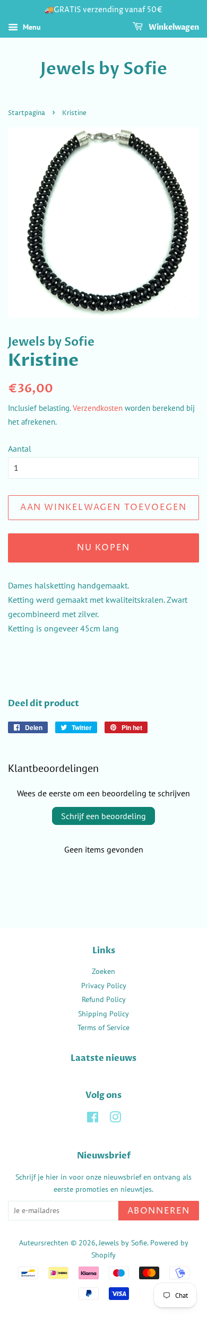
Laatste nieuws (103, 1058)
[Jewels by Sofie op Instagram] (115, 1119)
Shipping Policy (103, 1013)
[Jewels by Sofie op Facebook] (93, 1119)
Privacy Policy (103, 985)
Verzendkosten (98, 408)
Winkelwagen (173, 27)
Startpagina (26, 113)
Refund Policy (104, 999)
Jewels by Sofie (103, 69)
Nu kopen (103, 547)
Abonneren (158, 1211)
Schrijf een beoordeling (103, 816)
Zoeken (103, 971)
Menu (31, 27)
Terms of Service (103, 1027)
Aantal (19, 448)
